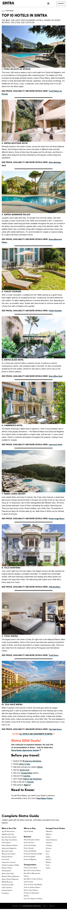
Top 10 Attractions (8, 831)
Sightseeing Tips (8, 834)
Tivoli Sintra (53, 655)
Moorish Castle (7, 851)
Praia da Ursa (29, 842)
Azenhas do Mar (8, 885)
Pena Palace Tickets (45, 798)
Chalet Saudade (55, 311)
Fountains (5, 893)
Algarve (27, 785)
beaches (26, 776)
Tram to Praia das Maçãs (33, 884)
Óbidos (48, 862)
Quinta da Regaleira (9, 848)
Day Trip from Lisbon (9, 837)
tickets (39, 767)
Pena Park (5, 859)
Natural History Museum (10, 876)
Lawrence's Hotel (55, 444)
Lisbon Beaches (51, 840)
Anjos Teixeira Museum (10, 879)
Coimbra (49, 845)
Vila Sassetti (6, 871)
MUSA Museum (7, 882)
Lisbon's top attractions (32, 779)
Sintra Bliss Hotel (55, 376)
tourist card (24, 770)
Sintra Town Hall (8, 873)
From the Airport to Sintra (33, 899)
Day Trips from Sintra (9, 840)
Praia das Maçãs (30, 851)
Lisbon (48, 837)
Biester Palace (7, 868)
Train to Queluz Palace (32, 887)
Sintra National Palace (10, 845)
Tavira (48, 868)
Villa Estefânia (54, 587)
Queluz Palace (7, 890)
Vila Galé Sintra (55, 729)
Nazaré (48, 859)
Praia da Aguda (29, 857)
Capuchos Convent (8, 862)
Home (3, 10)
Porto (48, 865)
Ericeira (48, 848)
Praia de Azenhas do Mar (33, 854)
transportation (26, 773)
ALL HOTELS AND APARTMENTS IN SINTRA (36, 734)
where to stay (24, 764)
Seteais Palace (7, 857)
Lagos (48, 857)
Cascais (30, 782)
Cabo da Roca (7, 887)
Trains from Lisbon (30, 868)
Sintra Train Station (31, 890)
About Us (52, 906)
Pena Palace (6, 843)
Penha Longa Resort (56, 518)
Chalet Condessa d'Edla (10, 865)
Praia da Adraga (30, 845)
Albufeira (49, 831)
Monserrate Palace (9, 854)
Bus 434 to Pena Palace (32, 870)
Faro (47, 854)
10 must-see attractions (32, 761)
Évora (48, 851)
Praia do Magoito (30, 859)
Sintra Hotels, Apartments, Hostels (25, 750)
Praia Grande (29, 848)
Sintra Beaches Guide (32, 840)
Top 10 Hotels (28, 831)
